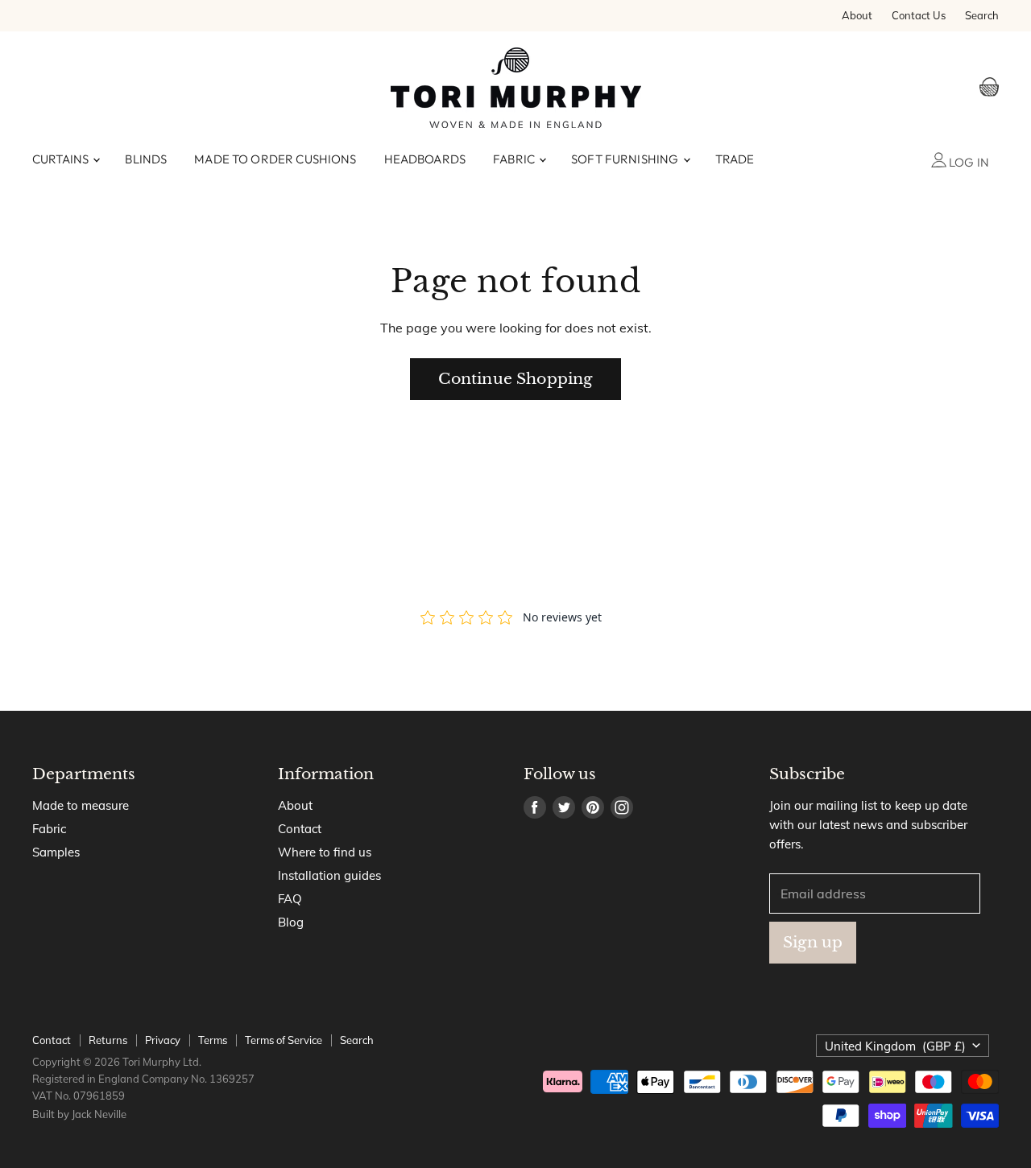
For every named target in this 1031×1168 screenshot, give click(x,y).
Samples (56, 852)
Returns (108, 1040)
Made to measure (80, 805)
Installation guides (329, 875)
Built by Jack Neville (79, 1114)
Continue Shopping (515, 378)
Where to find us (324, 852)
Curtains (61, 159)
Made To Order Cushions (275, 159)
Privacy (162, 1040)
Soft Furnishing (626, 159)
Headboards (425, 159)
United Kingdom (895, 1046)
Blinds (146, 159)
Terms (212, 1040)
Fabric (515, 159)
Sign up (813, 941)
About (857, 16)
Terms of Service (283, 1040)
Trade (735, 159)
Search (982, 16)
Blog (291, 922)
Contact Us (919, 16)
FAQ (290, 898)
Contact (299, 828)
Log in (967, 162)
